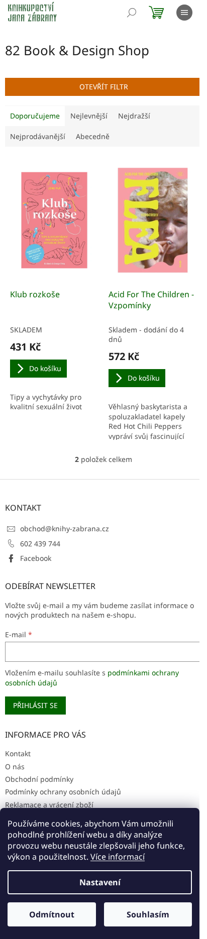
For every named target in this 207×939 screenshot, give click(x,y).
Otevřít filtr (103, 86)
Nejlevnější (89, 116)
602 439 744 (40, 543)
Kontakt (18, 753)
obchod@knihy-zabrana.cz (64, 528)
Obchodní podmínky (39, 779)
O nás (15, 766)
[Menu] (184, 13)
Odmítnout (51, 914)
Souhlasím (148, 914)
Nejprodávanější (37, 136)
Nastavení (100, 882)
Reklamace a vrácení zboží (49, 804)
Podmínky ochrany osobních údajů (63, 791)
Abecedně (93, 136)
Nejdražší (134, 116)
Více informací (117, 856)
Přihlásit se (35, 705)
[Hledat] (132, 13)
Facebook (35, 558)
